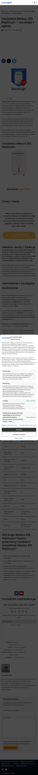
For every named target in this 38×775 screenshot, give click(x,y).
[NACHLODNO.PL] (6, 2)
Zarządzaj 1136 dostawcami (9, 425)
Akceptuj (19, 430)
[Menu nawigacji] (35, 2)
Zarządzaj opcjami (19, 434)
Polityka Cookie (19, 438)
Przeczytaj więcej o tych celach (28, 425)
